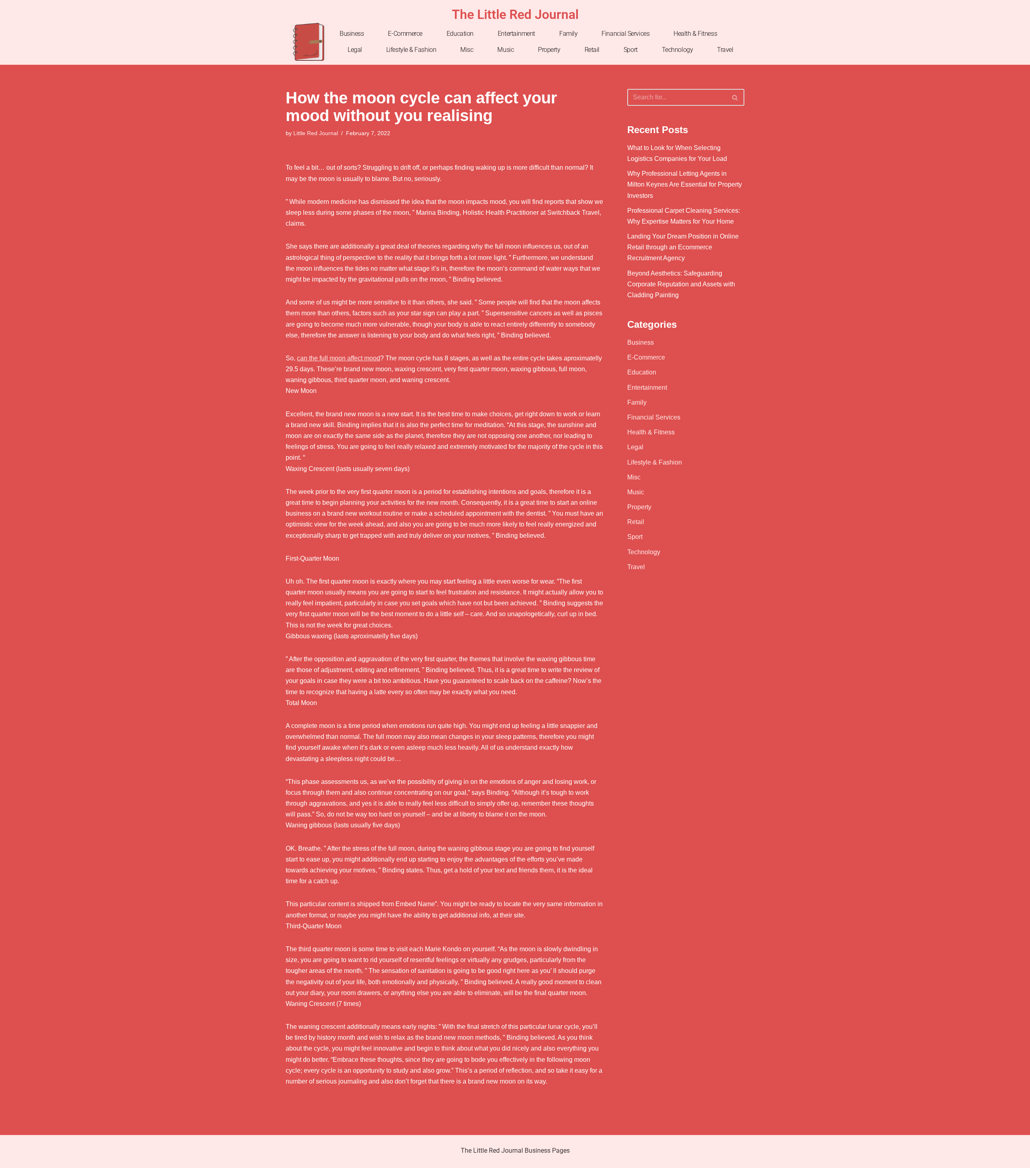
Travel (725, 49)
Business (352, 33)
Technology (677, 49)
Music (505, 49)
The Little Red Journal (515, 14)
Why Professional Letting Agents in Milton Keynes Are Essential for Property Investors (684, 184)
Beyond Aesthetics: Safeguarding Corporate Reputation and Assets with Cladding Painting (681, 284)
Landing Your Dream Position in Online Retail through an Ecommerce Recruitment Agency (683, 247)
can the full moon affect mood (338, 358)
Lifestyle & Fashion (411, 49)
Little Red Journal (315, 133)
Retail (592, 49)
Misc (466, 49)
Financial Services (625, 33)
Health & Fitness (695, 33)
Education (460, 33)
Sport (631, 49)
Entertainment (516, 33)
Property (549, 49)
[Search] (735, 97)
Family (568, 33)
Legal (355, 49)
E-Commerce (405, 33)
